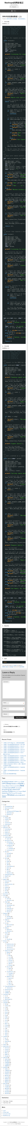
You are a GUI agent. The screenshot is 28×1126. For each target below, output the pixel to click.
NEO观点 (9, 789)
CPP (3, 783)
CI (5, 942)
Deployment (7, 950)
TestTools (9, 947)
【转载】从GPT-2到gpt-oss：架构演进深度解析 (13, 743)
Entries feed (6, 1112)
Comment (6, 681)
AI (2, 781)
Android (10, 782)
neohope (15, 18)
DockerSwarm (10, 905)
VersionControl (10, 949)
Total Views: (6, 1101)
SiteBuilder (7, 834)
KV (5, 923)
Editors (6, 832)
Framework (5, 994)
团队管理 (21, 795)
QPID (8, 856)
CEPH (15, 781)
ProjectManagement (9, 986)
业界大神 (7, 1059)
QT (17, 791)
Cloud (4, 895)
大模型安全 (7, 1070)
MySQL (8, 929)
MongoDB (4, 789)
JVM (3, 787)
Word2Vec (9, 814)
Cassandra (7, 881)
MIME (6, 1054)
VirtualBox (19, 793)
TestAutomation (10, 945)
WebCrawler (9, 813)
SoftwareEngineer (9, 874)
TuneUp (6, 991)
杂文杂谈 (7, 1091)
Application (5, 827)
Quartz (8, 838)
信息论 (6, 1069)
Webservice (4, 795)
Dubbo (8, 861)
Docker (13, 784)
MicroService (8, 840)
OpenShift (9, 910)
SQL (6, 936)
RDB (6, 928)
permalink (22, 666)
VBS (6, 1035)
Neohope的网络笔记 (14, 2)
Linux (15, 665)
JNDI (8, 864)
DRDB (6, 920)
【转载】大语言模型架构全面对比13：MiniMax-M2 (14, 756)
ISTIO (8, 907)
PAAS (6, 902)
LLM (16, 788)
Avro (8, 860)
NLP (18, 789)
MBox (6, 1052)
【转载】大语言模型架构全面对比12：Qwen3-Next (14, 760)
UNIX (9, 963)
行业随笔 (7, 1064)
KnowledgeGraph (9, 806)
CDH (6, 882)
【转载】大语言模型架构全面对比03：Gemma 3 (14, 751)
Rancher (8, 911)
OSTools (10, 960)
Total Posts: (6, 1102)
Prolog (10, 791)
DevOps (5, 941)
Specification (6, 1046)
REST (8, 868)
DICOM (6, 1051)
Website (5, 714)
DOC (6, 915)
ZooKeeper (10, 848)
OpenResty (10, 843)
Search (20, 791)
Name (5, 702)
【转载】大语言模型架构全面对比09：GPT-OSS (14, 744)
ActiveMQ (9, 853)
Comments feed (6, 1114)
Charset (19, 781)
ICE (7, 863)
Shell (24, 791)
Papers (4, 1044)
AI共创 (6, 782)
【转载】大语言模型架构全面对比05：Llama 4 (13, 747)
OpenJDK (7, 1041)
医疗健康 (7, 1061)
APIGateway (9, 842)
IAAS (6, 897)
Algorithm (5, 826)
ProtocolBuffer (10, 866)
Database (5, 913)
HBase (7, 786)
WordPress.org (6, 1115)
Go (24, 783)
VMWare (10, 975)
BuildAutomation (10, 944)
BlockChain (5, 894)
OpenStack (5, 791)
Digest (9, 968)
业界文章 (17, 795)
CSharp (8, 783)
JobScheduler (8, 837)
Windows (11, 795)
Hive (6, 890)
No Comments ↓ (22, 18)
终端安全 (7, 1080)
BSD (9, 955)
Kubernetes (7, 788)
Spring (6, 997)
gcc (6, 1038)
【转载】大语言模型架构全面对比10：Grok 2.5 (13, 746)
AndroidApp (7, 829)
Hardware (5, 1001)
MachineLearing (8, 808)
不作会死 (7, 1085)
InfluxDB (15, 786)
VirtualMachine (10, 971)
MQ (6, 851)
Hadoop (3, 786)
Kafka (8, 855)
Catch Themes (18, 1123)
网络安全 (7, 1082)
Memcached (9, 924)
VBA (6, 1033)
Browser (7, 830)
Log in (4, 1110)
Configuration (10, 845)
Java (21, 785)
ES (16, 783)
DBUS (3, 666)
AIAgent (7, 817)
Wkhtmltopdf (8, 999)
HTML (6, 1017)
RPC (6, 858)
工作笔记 (7, 1090)
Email (5, 708)
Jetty (9, 981)
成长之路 (5, 1083)
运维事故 (7, 992)
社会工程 (7, 1077)
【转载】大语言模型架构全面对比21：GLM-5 (13, 757)
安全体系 (5, 1067)
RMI (7, 869)
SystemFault (5, 793)
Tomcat (13, 793)
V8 (5, 1043)
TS (5, 937)
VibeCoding (7, 824)
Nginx (9, 983)
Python (14, 791)
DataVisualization (9, 884)
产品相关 (7, 1086)
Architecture (6, 835)
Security (8, 966)
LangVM (5, 1036)
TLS (10, 793)
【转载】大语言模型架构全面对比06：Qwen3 (13, 762)
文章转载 (7, 1062)
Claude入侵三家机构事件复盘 (9, 773)
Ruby (6, 1030)
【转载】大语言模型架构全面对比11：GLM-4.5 (13, 759)
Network (15, 789)
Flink (6, 885)
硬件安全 (7, 1075)
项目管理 (7, 1093)
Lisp (6, 1022)
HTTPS (11, 786)
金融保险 (7, 1065)
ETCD (9, 847)
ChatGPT (7, 819)
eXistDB (20, 783)
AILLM (4, 816)
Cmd (22, 782)
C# (5, 1009)
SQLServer (9, 931)
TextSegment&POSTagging (13, 811)
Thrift (8, 871)
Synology (10, 962)
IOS (18, 786)
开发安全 (7, 1073)
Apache (10, 978)
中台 (6, 877)
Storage (6, 1056)
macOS (19, 788)
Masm (6, 1023)
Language (5, 1002)
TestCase (9, 988)
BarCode (7, 1048)
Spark (6, 892)
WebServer (9, 976)
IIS (9, 979)
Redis (8, 926)
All (5, 1004)
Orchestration (10, 850)
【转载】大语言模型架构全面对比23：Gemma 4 (14, 749)
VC (16, 793)
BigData (5, 879)
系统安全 (7, 1078)
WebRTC (7, 876)
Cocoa (6, 1012)
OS (7, 954)
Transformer (7, 822)
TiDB (8, 921)
